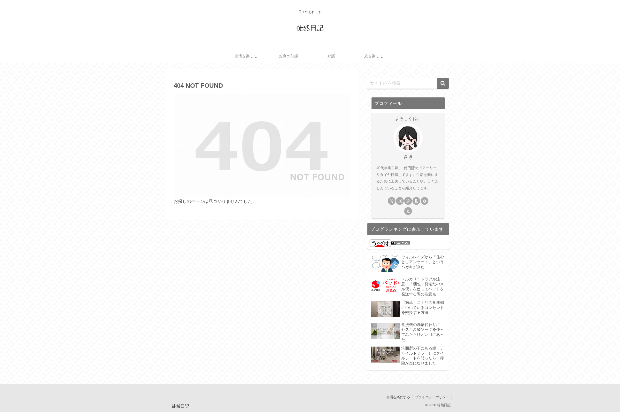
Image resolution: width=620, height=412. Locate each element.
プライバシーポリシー (432, 397)
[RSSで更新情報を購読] (408, 211)
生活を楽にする (398, 397)
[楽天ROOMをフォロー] (416, 201)
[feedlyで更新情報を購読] (424, 201)
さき (408, 156)
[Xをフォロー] (391, 201)
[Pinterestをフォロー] (408, 201)
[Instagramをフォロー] (400, 201)
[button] (443, 83)
